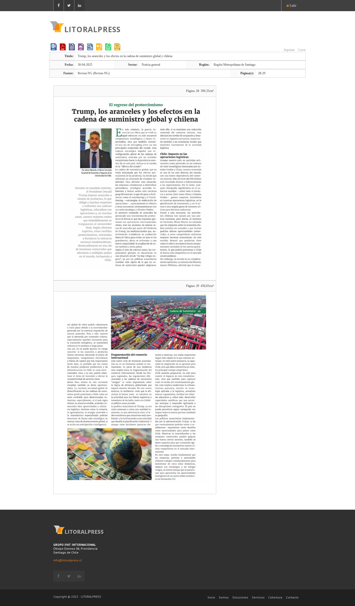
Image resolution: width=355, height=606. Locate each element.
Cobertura (275, 597)
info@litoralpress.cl (67, 560)
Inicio (211, 597)
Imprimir (289, 50)
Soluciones (240, 597)
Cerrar (301, 50)
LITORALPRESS (92, 28)
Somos (224, 597)
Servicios (258, 597)
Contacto (292, 597)
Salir (293, 5)
